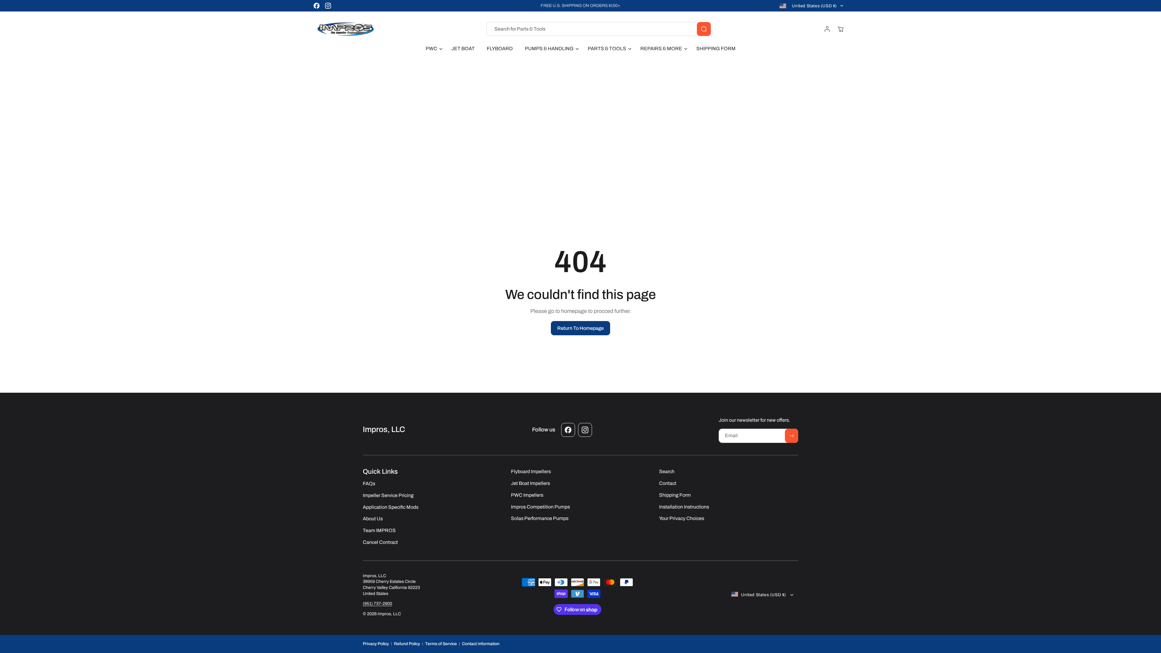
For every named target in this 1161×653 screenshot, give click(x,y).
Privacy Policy (376, 644)
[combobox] (599, 29)
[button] (432, 49)
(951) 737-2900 (377, 603)
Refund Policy (407, 644)
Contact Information (480, 644)
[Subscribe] (791, 436)
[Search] (704, 29)
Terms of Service (441, 644)
